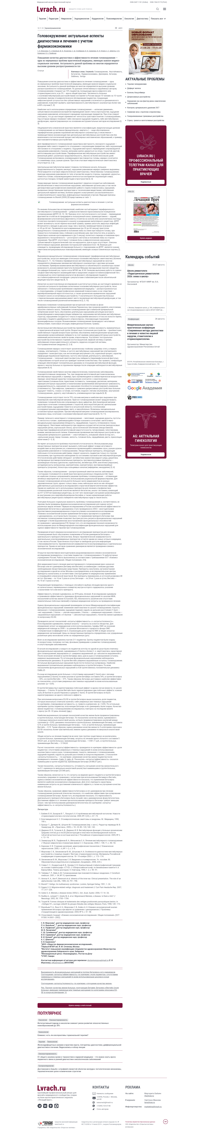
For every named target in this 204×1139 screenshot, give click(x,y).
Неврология (66, 18)
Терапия (42, 18)
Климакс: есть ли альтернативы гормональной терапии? (63, 1035)
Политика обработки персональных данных (140, 1122)
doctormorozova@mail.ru (97, 960)
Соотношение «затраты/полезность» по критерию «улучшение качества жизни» (76, 983)
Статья (41, 71)
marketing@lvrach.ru (153, 1107)
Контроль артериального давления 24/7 (143, 108)
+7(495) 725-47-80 (103, 1106)
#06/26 (131, 191)
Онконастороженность (58, 1020)
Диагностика (142, 18)
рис (69, 711)
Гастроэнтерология (46, 1066)
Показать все (157, 18)
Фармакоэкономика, (89, 74)
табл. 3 (63, 759)
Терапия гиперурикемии (137, 84)
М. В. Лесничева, (66, 51)
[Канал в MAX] (56, 1106)
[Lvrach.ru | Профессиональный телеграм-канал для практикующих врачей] (40, 1106)
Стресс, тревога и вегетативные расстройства (145, 120)
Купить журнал (146, 238)
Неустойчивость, (115, 72)
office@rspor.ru (57, 963)
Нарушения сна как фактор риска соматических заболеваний (146, 102)
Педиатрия (53, 18)
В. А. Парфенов (51, 53)
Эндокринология (81, 18)
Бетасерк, (113, 74)
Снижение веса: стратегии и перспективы (144, 112)
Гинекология (43, 1032)
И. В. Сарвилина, (91, 51)
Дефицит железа (134, 88)
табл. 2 (41, 670)
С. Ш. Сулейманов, (78, 51)
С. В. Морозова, (43, 51)
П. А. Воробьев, (54, 51)
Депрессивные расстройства (138, 97)
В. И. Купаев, (101, 51)
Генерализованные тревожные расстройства (145, 116)
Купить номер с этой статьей (80, 1005)
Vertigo (82, 76)
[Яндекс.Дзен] (51, 1106)
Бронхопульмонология (53, 28)
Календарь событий (142, 256)
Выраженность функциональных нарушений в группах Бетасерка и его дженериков (78, 972)
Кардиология (98, 18)
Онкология (129, 18)
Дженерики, (104, 74)
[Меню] (164, 9)
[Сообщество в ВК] (45, 1106)
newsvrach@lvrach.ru (105, 1102)
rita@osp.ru (149, 1096)
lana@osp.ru (149, 1102)
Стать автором (102, 1109)
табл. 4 (69, 759)
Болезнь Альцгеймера (136, 92)
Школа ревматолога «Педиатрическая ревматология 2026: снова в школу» (143, 273)
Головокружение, (101, 72)
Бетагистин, (76, 74)
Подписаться (146, 182)
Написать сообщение (105, 1093)
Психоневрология (114, 18)
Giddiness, (75, 76)
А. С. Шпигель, (111, 51)
